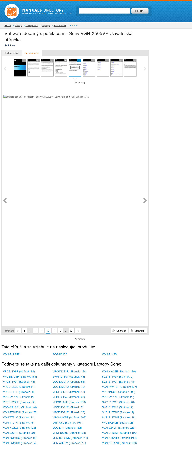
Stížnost (121, 330)
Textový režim (12, 52)
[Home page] (12, 11)
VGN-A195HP (11, 354)
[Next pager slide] (145, 69)
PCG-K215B (59, 354)
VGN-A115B (109, 354)
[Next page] (145, 200)
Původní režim (32, 52)
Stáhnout (139, 330)
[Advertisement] (75, 88)
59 (71, 331)
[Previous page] (5, 200)
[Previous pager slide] (5, 69)
